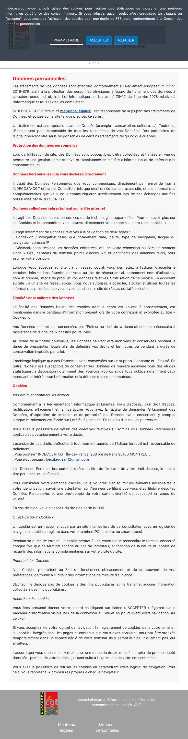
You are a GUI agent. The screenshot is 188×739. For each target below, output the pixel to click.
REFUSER (126, 40)
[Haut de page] (179, 730)
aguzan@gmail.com (72, 459)
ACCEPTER (99, 40)
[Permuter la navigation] (94, 61)
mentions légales (75, 111)
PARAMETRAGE (66, 40)
